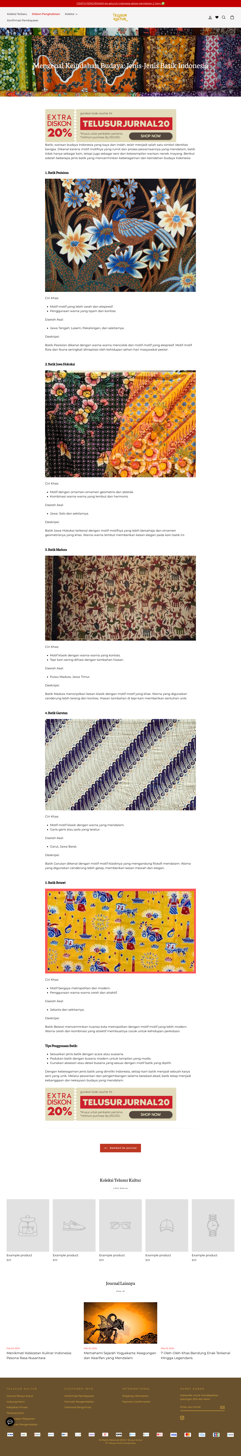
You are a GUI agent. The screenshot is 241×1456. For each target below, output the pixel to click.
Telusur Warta (113, 56)
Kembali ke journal (123, 1147)
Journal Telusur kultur (20, 1395)
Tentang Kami (15, 1413)
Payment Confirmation (136, 1401)
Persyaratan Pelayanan (21, 1418)
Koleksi (70, 14)
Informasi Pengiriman (77, 1407)
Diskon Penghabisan (46, 14)
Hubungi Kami (16, 1401)
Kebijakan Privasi (17, 1407)
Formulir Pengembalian (79, 1401)
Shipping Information (135, 1395)
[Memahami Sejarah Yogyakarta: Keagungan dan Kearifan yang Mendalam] (120, 1323)
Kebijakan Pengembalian (22, 1424)
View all (120, 1291)
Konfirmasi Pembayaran (22, 20)
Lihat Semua (120, 1188)
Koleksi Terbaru (17, 14)
